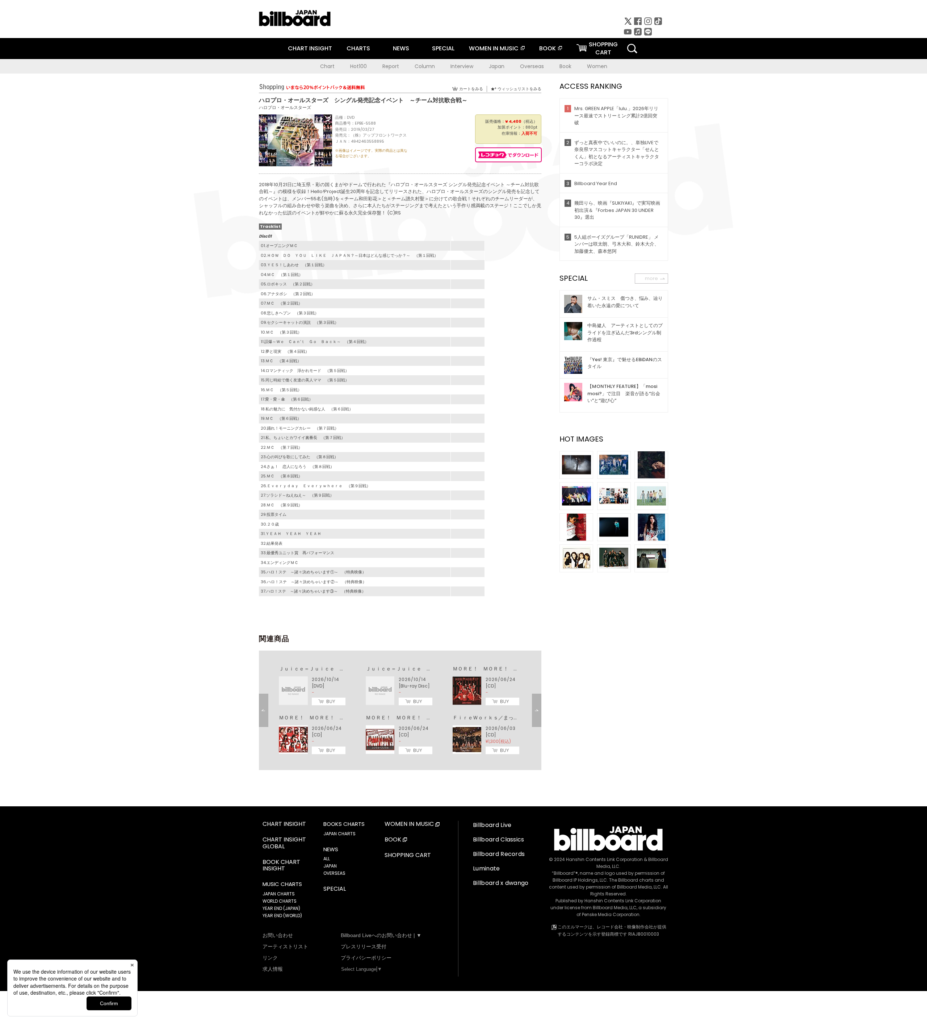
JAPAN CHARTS (279, 894)
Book (565, 66)
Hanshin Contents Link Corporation (604, 859)
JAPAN (330, 866)
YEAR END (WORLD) (282, 915)
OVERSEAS (334, 873)
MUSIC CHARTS (282, 884)
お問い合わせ (278, 935)
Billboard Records (499, 854)
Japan (496, 66)
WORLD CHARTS (280, 901)
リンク (270, 958)
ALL (326, 859)
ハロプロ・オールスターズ (285, 107)
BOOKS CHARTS (344, 824)
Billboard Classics (498, 839)
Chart (327, 66)
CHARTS (358, 48)
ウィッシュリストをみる (519, 89)
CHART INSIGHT (310, 48)
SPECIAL (443, 48)
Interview (461, 66)
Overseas (532, 66)
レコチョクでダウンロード (508, 154)
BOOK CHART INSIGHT (281, 866)
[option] (400, 710)
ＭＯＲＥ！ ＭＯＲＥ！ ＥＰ (488, 668)
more (651, 278)
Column (425, 66)
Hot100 (358, 66)
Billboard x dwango (501, 883)
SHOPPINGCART (603, 48)
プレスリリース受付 (363, 946)
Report (390, 66)
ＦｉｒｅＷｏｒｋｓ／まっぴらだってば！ (501, 717)
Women (597, 66)
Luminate (486, 868)
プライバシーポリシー (366, 958)
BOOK (547, 48)
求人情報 (273, 969)
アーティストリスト (285, 946)
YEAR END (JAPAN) (281, 908)
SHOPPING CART (408, 855)
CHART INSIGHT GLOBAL (284, 843)
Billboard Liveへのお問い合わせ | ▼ (381, 935)
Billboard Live (492, 825)
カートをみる (471, 89)
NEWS (401, 48)
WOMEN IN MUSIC (494, 48)
